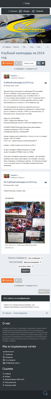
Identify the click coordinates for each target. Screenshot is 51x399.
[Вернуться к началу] (45, 393)
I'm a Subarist (10, 360)
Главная (39, 11)
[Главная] (25, 31)
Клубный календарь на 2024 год (18, 82)
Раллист (14, 76)
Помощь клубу (10, 385)
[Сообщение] (4, 86)
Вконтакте (10, 351)
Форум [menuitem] (26, 11)
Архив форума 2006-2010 (14, 379)
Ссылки (13, 11)
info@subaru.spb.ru (13, 363)
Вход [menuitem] (28, 3)
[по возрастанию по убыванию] (25, 266)
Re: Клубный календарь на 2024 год (20, 182)
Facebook (9, 354)
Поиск (38, 63)
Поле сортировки (16, 262)
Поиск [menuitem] (48, 47)
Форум (7, 376)
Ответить (9, 63)
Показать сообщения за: (17, 258)
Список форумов (20, 313)
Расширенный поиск (43, 63)
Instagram (9, 357)
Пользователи (10, 382)
